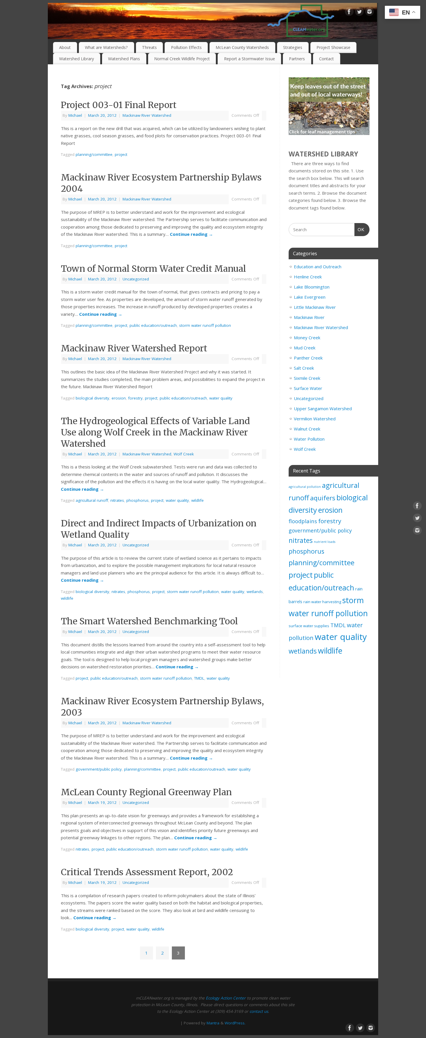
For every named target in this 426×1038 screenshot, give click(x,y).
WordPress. (235, 1023)
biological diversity (92, 398)
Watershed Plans (124, 58)
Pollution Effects (186, 47)
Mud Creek (304, 348)
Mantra (213, 1023)
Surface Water (308, 388)
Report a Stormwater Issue (249, 58)
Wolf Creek (184, 454)
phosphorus (137, 500)
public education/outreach (153, 325)
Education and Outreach (317, 266)
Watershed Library (76, 58)
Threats (149, 47)
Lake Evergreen (309, 297)
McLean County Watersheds (242, 47)
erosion (119, 398)
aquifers (322, 497)
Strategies (292, 47)
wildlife (197, 500)
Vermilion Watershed (315, 419)
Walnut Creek (307, 429)
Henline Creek (308, 277)
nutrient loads (324, 542)
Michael (75, 115)
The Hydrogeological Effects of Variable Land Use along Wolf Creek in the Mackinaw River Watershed (155, 432)
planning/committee (94, 154)
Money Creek (307, 337)
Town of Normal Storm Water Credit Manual (153, 268)
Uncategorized (136, 279)
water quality (220, 398)
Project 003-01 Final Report (118, 104)
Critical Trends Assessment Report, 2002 (147, 872)
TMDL (199, 678)
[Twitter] (359, 12)
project (121, 154)
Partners (297, 58)
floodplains (303, 521)
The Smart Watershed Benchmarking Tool (149, 621)
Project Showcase (333, 47)
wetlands (255, 591)
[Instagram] (369, 12)
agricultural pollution (305, 487)
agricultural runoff (92, 500)
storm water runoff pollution (205, 325)
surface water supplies (309, 625)
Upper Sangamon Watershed (323, 408)
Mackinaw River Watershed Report (134, 348)
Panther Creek (308, 358)
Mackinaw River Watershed (147, 115)
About (65, 47)
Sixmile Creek (307, 378)
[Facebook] (349, 12)
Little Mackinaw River (315, 307)
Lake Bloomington (311, 287)
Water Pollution (309, 439)
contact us (259, 1011)
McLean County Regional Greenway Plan (146, 792)
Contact (326, 58)
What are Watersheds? (106, 47)
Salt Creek (304, 368)
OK (359, 229)
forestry (135, 398)
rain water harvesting (322, 601)
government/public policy (99, 769)
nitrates (117, 500)
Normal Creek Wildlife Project (182, 58)
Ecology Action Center (226, 998)
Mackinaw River (309, 317)
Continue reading (191, 234)
